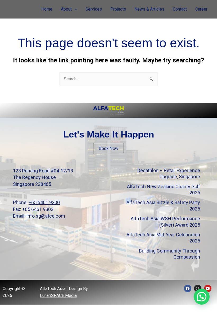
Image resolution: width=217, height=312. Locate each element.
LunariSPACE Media (58, 295)
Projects (118, 9)
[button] (74, 9)
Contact (180, 9)
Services (93, 9)
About (66, 9)
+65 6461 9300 (44, 202)
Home (46, 9)
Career (201, 9)
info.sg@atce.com (45, 216)
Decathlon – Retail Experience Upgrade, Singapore (168, 173)
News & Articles (149, 9)
